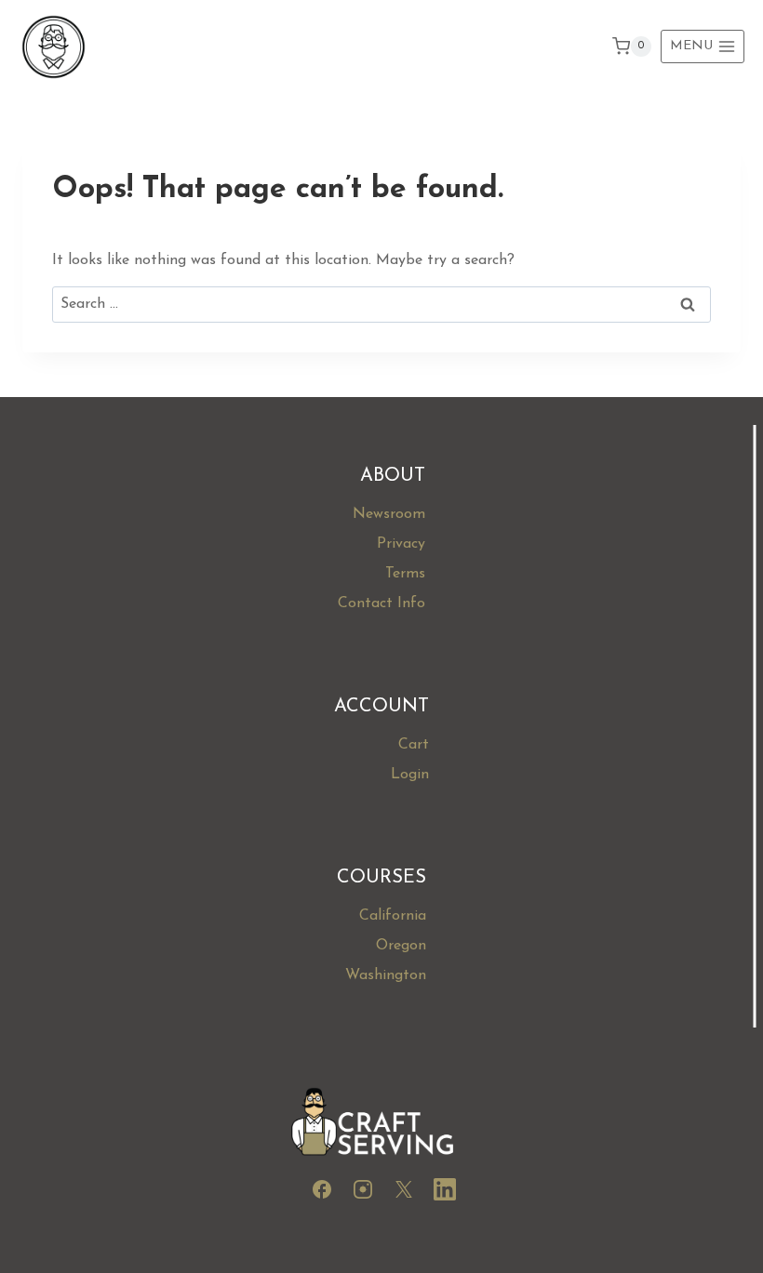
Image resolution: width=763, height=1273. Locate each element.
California (392, 915)
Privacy (401, 544)
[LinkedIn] (445, 1193)
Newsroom (389, 514)
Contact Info (381, 603)
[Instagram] (363, 1193)
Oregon (401, 945)
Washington (385, 975)
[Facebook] (322, 1193)
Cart (413, 744)
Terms (405, 573)
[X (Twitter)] (404, 1193)
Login (410, 774)
